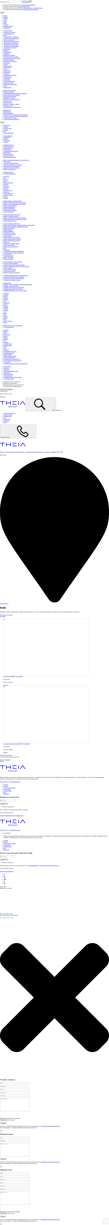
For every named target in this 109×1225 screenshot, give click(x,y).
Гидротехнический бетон (10, 151)
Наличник (6, 186)
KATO (5, 304)
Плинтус (6, 189)
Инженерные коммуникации (11, 166)
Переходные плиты (9, 245)
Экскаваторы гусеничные (10, 37)
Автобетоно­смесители (9, 75)
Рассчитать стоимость (6, 389)
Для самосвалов (8, 376)
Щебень (5, 17)
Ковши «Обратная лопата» (11, 216)
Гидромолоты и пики (9, 234)
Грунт (5, 20)
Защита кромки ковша (9, 356)
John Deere (6, 302)
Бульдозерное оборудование (11, 95)
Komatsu (5, 307)
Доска (5, 181)
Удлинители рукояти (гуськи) (12, 280)
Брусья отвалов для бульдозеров (12, 262)
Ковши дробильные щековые (11, 240)
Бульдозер (6, 368)
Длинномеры (7, 67)
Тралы (5, 69)
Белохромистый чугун (9, 351)
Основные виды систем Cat (11, 359)
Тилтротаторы (7, 254)
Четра (5, 322)
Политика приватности (16, 815)
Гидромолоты (7, 52)
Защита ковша (7, 354)
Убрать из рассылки (8, 806)
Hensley (5, 336)
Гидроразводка (7, 236)
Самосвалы (6, 63)
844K (4, 616)
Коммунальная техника (10, 84)
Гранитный (6, 140)
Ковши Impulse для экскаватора (12, 201)
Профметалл (7, 28)
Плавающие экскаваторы (10, 43)
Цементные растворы (9, 157)
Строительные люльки (10, 117)
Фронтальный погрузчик (10, 371)
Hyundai (5, 299)
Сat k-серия (6, 362)
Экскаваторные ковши (10, 210)
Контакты (6, 421)
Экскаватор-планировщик (11, 46)
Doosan (5, 296)
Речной (5, 130)
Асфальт (5, 24)
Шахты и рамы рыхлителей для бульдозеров (16, 266)
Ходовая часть (7, 101)
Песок (5, 15)
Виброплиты (7, 110)
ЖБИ (4, 23)
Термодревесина (8, 193)
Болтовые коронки (8, 353)
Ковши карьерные (8, 92)
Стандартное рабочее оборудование (13, 277)
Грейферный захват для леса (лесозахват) (15, 290)
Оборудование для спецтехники (33, 8)
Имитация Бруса (8, 182)
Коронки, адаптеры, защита (11, 104)
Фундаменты (7, 161)
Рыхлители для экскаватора (11, 99)
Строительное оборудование (30, 9)
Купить (5, 685)
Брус (4, 178)
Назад (2, 12)
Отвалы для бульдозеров (10, 263)
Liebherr (5, 309)
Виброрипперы (7, 230)
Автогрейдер (7, 366)
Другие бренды (7, 321)
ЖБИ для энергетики (9, 169)
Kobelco (5, 305)
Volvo (5, 319)
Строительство (7, 415)
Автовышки (6, 78)
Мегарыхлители (8, 105)
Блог (4, 418)
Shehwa (5, 318)
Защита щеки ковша (9, 357)
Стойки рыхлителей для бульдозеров (14, 265)
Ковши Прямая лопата (9, 220)
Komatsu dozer (7, 343)
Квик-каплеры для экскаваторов (12, 325)
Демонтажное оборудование (11, 237)
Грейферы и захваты (9, 98)
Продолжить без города (7, 917)
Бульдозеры (6, 49)
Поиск (53, 410)
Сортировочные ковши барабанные (13, 251)
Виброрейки (7, 111)
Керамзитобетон (8, 148)
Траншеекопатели (8, 256)
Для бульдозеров (8, 374)
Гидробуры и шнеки (9, 233)
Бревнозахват (7, 283)
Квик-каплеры (7, 102)
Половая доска (7, 190)
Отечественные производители (12, 360)
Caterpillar (6, 293)
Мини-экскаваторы (9, 40)
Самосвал (6, 369)
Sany (4, 312)
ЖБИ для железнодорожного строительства (16, 160)
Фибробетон (7, 152)
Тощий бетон (7, 149)
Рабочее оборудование (9, 96)
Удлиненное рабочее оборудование (13, 278)
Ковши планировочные (10, 205)
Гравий (5, 139)
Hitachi (5, 298)
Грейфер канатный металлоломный (13, 287)
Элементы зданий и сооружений (12, 164)
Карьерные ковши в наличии (11, 214)
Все (1, 616)
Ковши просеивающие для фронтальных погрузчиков (19, 225)
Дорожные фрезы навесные (11, 223)
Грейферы (6, 53)
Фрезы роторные (8, 259)
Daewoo (5, 295)
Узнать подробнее (5, 760)
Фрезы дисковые (8, 257)
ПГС (4, 131)
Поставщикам (7, 416)
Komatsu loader (7, 345)
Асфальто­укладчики (9, 32)
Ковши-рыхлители (8, 211)
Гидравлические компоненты (11, 107)
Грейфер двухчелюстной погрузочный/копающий (17, 284)
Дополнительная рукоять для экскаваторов (15, 275)
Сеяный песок (7, 128)
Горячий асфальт (8, 172)
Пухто (5, 86)
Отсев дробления (8, 133)
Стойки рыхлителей (9, 271)
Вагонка (5, 179)
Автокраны (6, 79)
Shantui (5, 316)
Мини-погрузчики (8, 60)
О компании (7, 419)
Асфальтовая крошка (9, 173)
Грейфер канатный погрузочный (12, 289)
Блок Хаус (6, 176)
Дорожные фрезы (8, 33)
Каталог (58, 410)
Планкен (6, 187)
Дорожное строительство (10, 163)
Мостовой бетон (8, 154)
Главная (5, 784)
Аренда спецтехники (23, 6)
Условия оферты (4, 815)
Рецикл (5, 18)
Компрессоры (7, 87)
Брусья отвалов (7, 268)
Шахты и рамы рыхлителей (11, 272)
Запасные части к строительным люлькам (15, 114)
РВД (4, 248)
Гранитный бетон (8, 146)
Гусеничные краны (8, 81)
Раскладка (6, 192)
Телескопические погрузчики (12, 58)
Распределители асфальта (10, 246)
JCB (4, 301)
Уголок (5, 196)
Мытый (5, 127)
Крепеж (5, 184)
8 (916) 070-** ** (5, 781)
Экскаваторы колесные (10, 47)
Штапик (5, 198)
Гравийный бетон (8, 145)
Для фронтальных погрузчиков (12, 377)
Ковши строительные (9, 90)
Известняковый (7, 136)
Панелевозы (6, 72)
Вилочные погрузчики (10, 61)
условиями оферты (32, 865)
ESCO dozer (6, 334)
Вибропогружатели (9, 228)
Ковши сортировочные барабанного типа (15, 226)
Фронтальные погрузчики (11, 56)
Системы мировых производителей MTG (15, 363)
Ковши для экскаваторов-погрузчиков (14, 204)
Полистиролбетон (8, 155)
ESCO (5, 333)
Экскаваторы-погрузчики (10, 44)
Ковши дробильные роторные (12, 239)
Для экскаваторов (8, 327)
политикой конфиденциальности (49, 865)
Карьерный (6, 125)
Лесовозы (6, 73)
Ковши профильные (9, 207)
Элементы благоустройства (11, 167)
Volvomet (6, 350)
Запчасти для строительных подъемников (15, 116)
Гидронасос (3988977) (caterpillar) (13, 676)
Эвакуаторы (6, 70)
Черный (5, 142)
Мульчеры (6, 242)
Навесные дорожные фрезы (11, 243)
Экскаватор (6, 372)
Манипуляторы (7, 66)
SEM (4, 315)
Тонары (5, 64)
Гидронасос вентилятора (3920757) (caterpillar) (16, 743)
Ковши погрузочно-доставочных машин (15, 219)
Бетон (5, 21)
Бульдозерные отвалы (9, 269)
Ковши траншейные (9, 208)
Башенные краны (8, 83)
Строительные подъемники (11, 119)
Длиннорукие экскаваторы (11, 38)
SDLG (5, 313)
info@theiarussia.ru (15, 781)
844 (58, 452)
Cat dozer (6, 330)
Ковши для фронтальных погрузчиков (14, 202)
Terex (4, 348)
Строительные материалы (27, 5)
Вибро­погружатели (9, 55)
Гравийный (6, 137)
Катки (5, 35)
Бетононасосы (7, 76)
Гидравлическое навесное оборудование (15, 93)
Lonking (5, 310)
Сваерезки (6, 249)
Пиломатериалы (8, 26)
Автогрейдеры (7, 30)
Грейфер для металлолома (10, 286)
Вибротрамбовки (8, 113)
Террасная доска (8, 195)
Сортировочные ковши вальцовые (13, 253)
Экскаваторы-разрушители (11, 41)
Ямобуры (6, 50)
